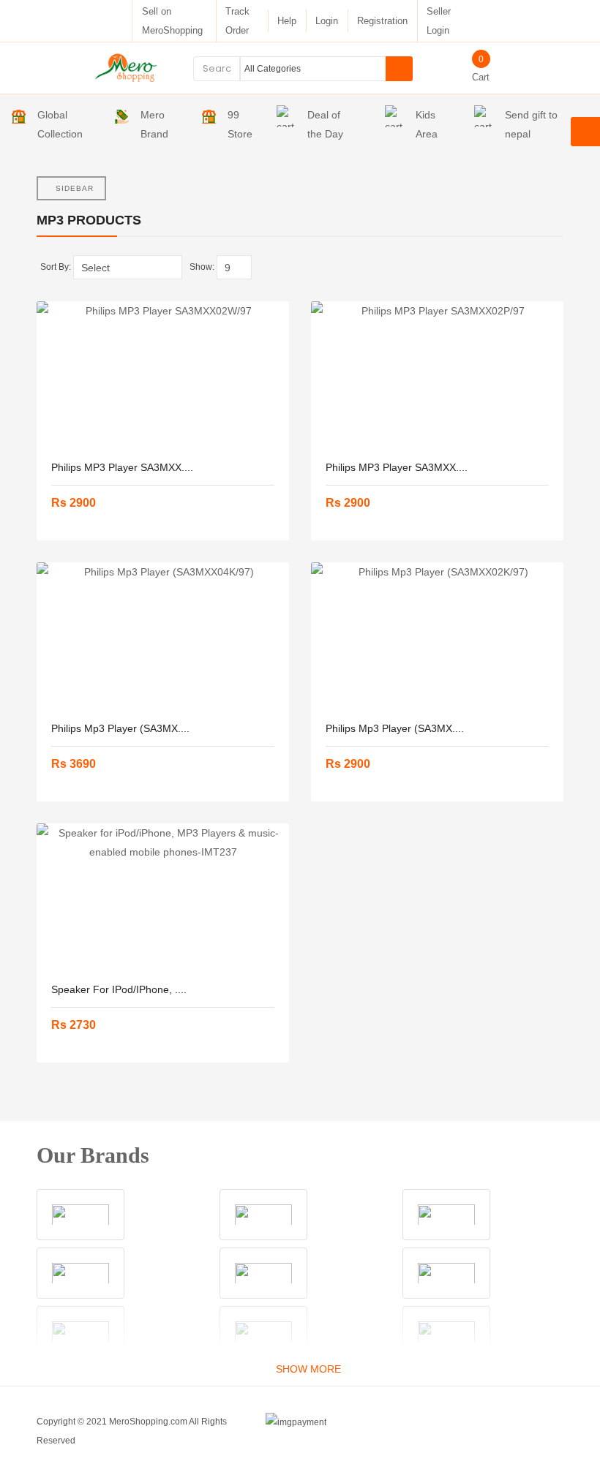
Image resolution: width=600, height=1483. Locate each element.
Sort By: (55, 267)
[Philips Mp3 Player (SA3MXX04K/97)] (163, 635)
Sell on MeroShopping (172, 21)
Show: (202, 267)
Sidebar (75, 188)
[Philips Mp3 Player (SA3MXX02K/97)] (437, 635)
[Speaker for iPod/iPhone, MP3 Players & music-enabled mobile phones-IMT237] (163, 896)
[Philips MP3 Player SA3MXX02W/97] (163, 374)
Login (326, 20)
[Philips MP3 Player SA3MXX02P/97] (437, 374)
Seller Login (439, 21)
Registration (382, 20)
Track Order (237, 21)
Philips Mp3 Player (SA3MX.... (120, 728)
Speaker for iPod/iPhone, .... (119, 989)
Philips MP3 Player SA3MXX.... (122, 467)
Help (286, 20)
